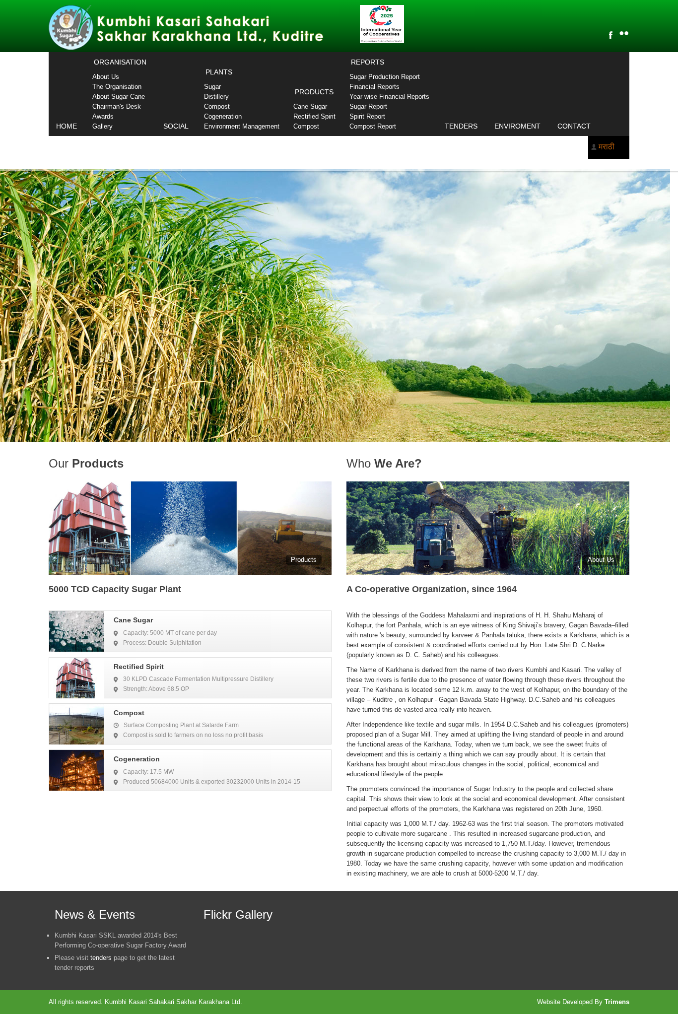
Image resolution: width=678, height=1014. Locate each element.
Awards (103, 116)
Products (314, 92)
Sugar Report (368, 106)
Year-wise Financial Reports (389, 96)
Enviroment (517, 126)
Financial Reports (374, 86)
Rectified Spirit (314, 116)
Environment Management (241, 126)
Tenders (461, 126)
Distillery (216, 96)
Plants (218, 72)
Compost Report (372, 126)
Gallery (102, 126)
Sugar (212, 86)
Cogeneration (223, 116)
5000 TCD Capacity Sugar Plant (115, 589)
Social (176, 126)
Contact (574, 126)
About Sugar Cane (118, 96)
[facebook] (610, 35)
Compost (217, 106)
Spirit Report (367, 116)
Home (66, 126)
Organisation (120, 62)
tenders (101, 957)
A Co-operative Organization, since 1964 (431, 589)
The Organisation (116, 86)
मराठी (606, 146)
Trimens (617, 1002)
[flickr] (623, 33)
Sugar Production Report (384, 76)
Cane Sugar (310, 106)
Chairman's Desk (116, 106)
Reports (367, 62)
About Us (105, 76)
